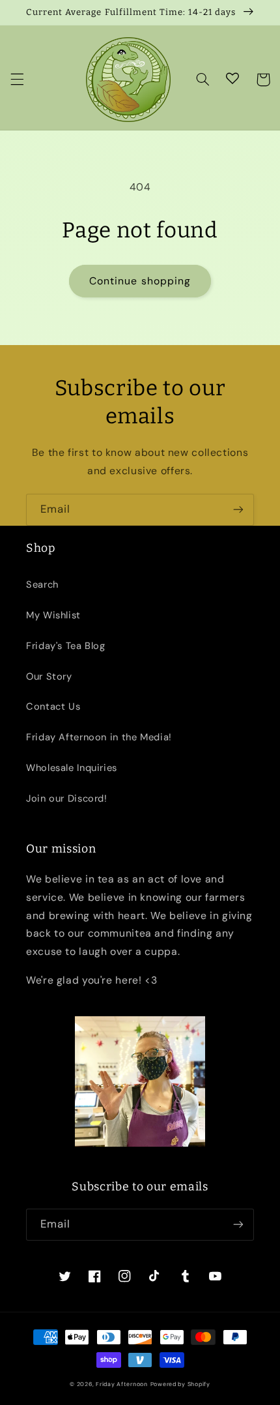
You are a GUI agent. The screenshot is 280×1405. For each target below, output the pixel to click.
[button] (17, 80)
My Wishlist (53, 615)
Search (42, 584)
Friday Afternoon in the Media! (99, 737)
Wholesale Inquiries (71, 767)
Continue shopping (140, 281)
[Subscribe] (238, 510)
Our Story (49, 676)
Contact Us (53, 706)
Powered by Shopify (180, 1384)
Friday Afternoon (122, 1384)
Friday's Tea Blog (65, 645)
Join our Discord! (66, 798)
